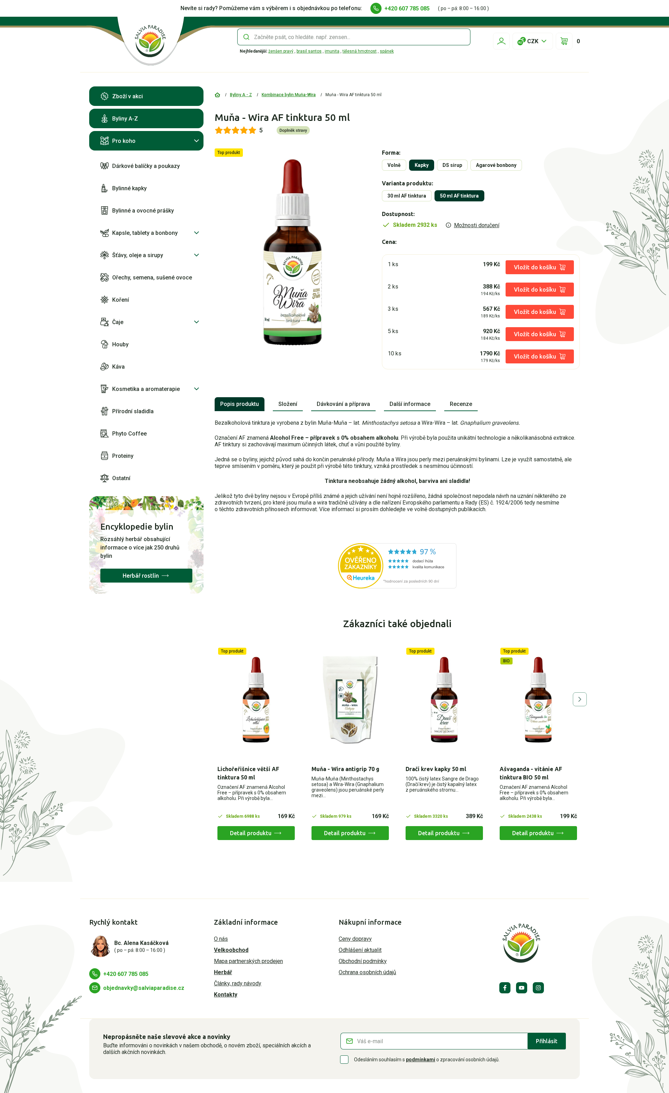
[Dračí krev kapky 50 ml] (444, 700)
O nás (221, 939)
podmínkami (420, 1059)
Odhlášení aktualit (360, 950)
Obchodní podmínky (363, 961)
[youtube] (521, 987)
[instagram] (538, 987)
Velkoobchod (231, 950)
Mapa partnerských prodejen (248, 961)
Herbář (223, 972)
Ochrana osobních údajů (367, 972)
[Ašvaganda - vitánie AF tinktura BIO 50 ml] (538, 700)
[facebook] (504, 987)
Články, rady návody (237, 983)
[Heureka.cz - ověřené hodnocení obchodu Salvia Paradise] (397, 565)
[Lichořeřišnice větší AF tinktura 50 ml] (256, 700)
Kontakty (225, 994)
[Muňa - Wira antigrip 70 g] (350, 700)
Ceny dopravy (355, 939)
